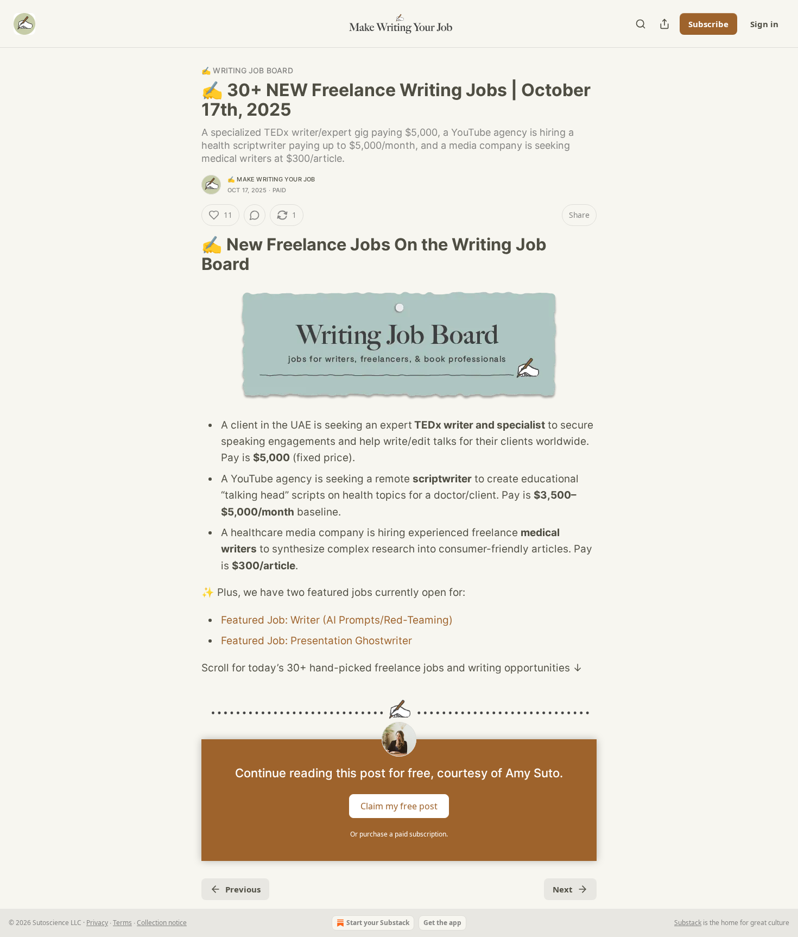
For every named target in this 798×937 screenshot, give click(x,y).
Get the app (442, 922)
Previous (243, 889)
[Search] (640, 24)
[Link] (186, 254)
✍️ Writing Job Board (247, 70)
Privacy (97, 922)
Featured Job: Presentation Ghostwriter (316, 640)
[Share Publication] (664, 24)
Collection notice (162, 922)
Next (563, 889)
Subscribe (708, 23)
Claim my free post (399, 806)
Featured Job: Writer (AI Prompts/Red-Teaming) (337, 620)
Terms (122, 922)
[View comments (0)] (254, 215)
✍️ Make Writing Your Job (271, 179)
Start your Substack (377, 922)
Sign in (764, 23)
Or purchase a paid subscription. (399, 834)
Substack (687, 922)
